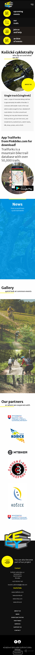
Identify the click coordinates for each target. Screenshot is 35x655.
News (17, 614)
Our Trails (17, 620)
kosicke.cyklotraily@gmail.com (17, 585)
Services (17, 624)
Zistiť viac (17, 649)
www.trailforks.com (18, 592)
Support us (18, 627)
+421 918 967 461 (17, 581)
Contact (17, 630)
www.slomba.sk (17, 595)
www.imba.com (17, 599)
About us (28, 84)
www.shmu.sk (17, 602)
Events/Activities (17, 617)
